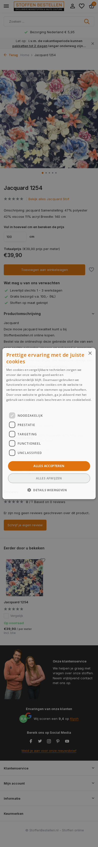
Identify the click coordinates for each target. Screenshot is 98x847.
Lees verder (15, 404)
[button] (49, 490)
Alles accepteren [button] (48, 466)
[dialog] (49, 423)
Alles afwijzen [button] (49, 478)
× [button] (90, 353)
